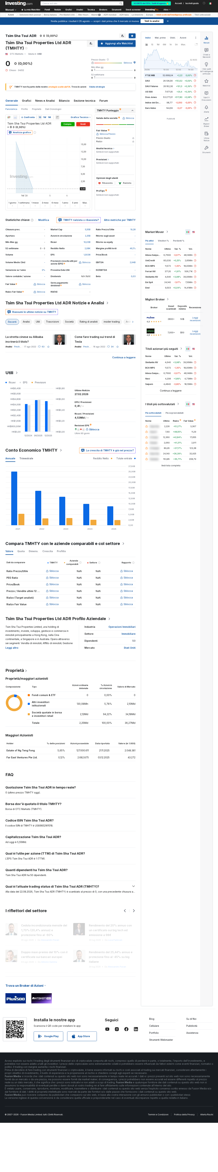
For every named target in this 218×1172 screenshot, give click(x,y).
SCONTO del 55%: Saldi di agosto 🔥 (151, 3)
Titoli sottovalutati (202, 15)
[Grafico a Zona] (15, 117)
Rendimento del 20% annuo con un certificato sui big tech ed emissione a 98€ (110, 930)
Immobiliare (129, 633)
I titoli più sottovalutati (160, 404)
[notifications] (204, 3)
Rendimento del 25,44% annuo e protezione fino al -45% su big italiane (111, 956)
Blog (151, 1018)
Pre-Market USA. (67, 15)
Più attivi (149, 240)
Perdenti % (178, 240)
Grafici (26, 100)
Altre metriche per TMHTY (120, 219)
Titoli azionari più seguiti (161, 348)
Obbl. (173, 37)
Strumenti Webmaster (161, 1039)
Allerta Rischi (206, 1114)
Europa (149, 15)
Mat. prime (160, 37)
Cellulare (154, 1025)
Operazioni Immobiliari (122, 626)
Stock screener (133, 10)
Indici (148, 37)
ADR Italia (124, 15)
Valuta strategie (97, 86)
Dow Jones (151, 97)
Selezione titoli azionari (30, 15)
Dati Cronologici (53, 109)
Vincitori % (163, 240)
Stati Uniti (130, 647)
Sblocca (128, 62)
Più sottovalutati (153, 412)
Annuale (10, 458)
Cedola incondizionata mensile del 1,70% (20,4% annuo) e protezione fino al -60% (44, 930)
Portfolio (154, 1032)
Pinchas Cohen (21, 346)
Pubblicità (191, 1025)
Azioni (11, 15)
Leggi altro (11, 647)
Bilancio (64, 100)
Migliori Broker (155, 299)
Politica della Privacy (184, 1114)
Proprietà (36, 109)
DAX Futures (151, 86)
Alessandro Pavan (50, 940)
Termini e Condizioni (158, 1114)
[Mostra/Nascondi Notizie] (57, 117)
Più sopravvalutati (174, 412)
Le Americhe (137, 15)
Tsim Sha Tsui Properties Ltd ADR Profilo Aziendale (55, 618)
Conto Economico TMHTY (31, 450)
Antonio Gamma (49, 962)
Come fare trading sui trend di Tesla (95, 339)
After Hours (83, 15)
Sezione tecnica (84, 100)
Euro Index (150, 108)
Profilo (24, 109)
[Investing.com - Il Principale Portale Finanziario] (18, 3)
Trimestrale (26, 458)
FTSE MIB (150, 75)
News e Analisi (45, 100)
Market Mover (154, 231)
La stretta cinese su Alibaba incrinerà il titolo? (24, 339)
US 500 (149, 91)
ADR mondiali (110, 15)
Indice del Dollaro (154, 102)
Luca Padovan (115, 940)
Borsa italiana (50, 15)
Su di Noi (191, 1018)
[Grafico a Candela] (9, 117)
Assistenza (192, 1032)
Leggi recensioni (195, 319)
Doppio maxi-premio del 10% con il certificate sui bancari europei (44, 954)
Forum (103, 100)
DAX (147, 80)
